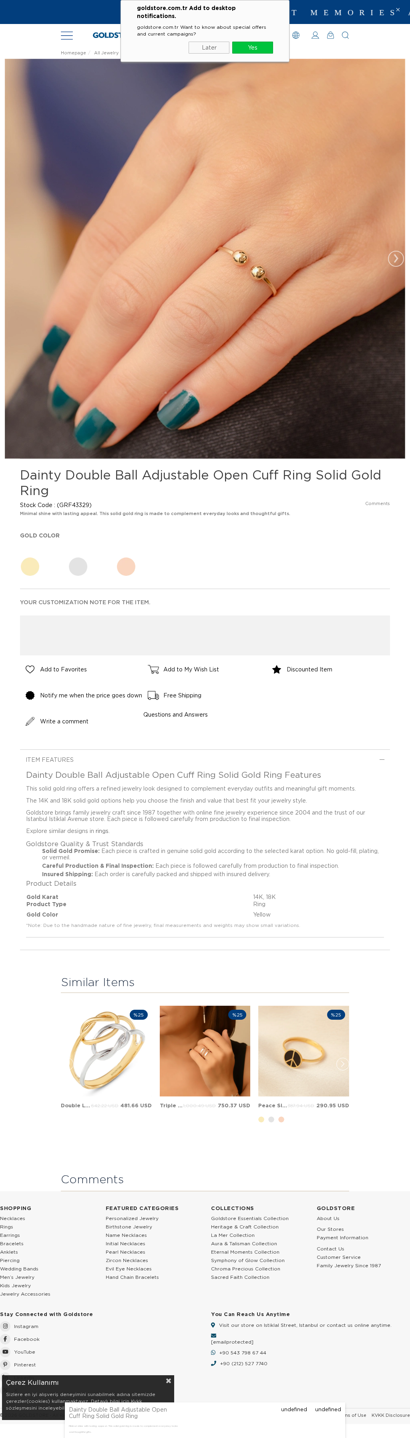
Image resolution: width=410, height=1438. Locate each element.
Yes (252, 47)
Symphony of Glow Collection (248, 1260)
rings (102, 831)
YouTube (24, 1352)
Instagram (26, 1326)
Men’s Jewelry (17, 1277)
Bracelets (12, 1243)
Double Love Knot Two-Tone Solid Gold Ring (76, 1105)
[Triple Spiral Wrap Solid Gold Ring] (205, 1051)
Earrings (10, 1235)
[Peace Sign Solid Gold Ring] (303, 1051)
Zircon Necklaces (127, 1260)
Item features (50, 760)
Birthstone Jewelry (129, 1227)
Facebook (27, 1339)
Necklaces (12, 1218)
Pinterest (25, 1365)
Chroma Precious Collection (245, 1269)
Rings (6, 1227)
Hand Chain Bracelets (132, 1277)
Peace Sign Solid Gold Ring (272, 1105)
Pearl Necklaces (125, 1252)
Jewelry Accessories (25, 1294)
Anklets (9, 1252)
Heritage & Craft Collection (245, 1227)
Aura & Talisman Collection (244, 1243)
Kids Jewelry (15, 1285)
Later (209, 47)
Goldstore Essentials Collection (250, 1218)
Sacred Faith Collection (240, 1277)
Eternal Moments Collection (245, 1252)
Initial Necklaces (125, 1243)
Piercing (10, 1260)
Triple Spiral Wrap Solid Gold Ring (171, 1105)
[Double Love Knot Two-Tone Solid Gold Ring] (106, 1051)
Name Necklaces (126, 1235)
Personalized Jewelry (132, 1218)
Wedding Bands (19, 1269)
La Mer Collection (233, 1235)
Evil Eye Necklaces (129, 1269)
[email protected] (232, 1342)
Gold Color (40, 535)
